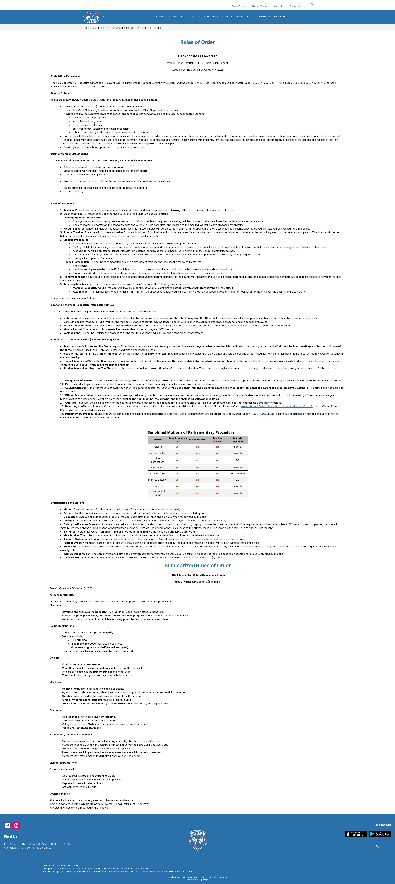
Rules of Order (151, 28)
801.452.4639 (44, 847)
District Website (260, 6)
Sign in (380, 846)
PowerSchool (239, 6)
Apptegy (204, 879)
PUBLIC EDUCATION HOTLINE (60, 865)
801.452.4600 (22, 847)
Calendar (279, 6)
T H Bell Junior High (93, 28)
